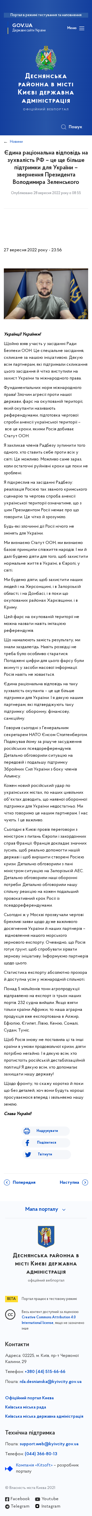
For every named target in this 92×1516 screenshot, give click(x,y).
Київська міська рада (25, 1407)
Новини (16, 142)
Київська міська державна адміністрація (44, 1416)
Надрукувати (47, 1131)
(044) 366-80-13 (41, 1454)
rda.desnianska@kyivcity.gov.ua (51, 1382)
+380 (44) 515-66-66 (45, 1372)
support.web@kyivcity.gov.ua (49, 1444)
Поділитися (46, 1143)
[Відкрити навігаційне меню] (81, 28)
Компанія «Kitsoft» (34, 1465)
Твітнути (45, 1154)
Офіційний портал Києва (29, 1398)
